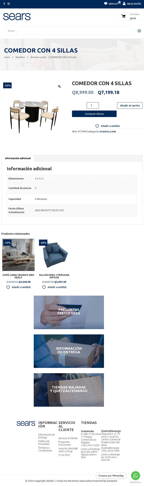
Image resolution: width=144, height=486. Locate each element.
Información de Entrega (46, 436)
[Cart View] (124, 16)
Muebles (20, 57)
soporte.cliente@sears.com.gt (68, 450)
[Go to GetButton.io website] (135, 482)
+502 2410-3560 (110, 450)
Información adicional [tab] (18, 158)
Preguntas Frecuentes (64, 443)
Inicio (7, 57)
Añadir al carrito (130, 105)
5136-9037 (64, 455)
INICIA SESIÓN (134, 4)
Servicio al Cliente (68, 438)
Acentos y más (38, 57)
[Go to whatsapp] (135, 475)
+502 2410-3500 (90, 445)
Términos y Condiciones (45, 449)
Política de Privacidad (44, 442)
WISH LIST (113, 3)
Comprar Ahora (94, 113)
